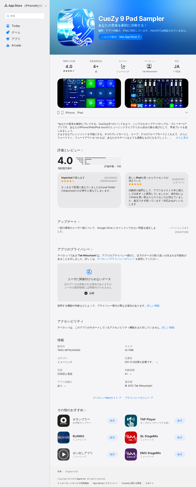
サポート (149, 483)
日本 (59, 472)
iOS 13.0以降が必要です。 (139, 361)
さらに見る (182, 137)
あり (59, 385)
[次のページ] (192, 66)
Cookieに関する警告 (131, 483)
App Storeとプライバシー (105, 483)
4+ (126, 373)
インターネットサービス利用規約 (73, 483)
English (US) (72, 472)
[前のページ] (53, 66)
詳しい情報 (153, 305)
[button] (25, 26)
